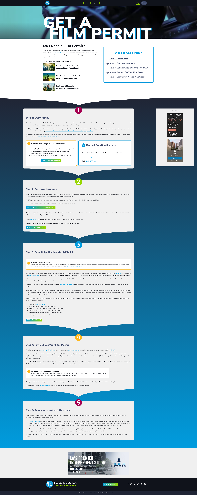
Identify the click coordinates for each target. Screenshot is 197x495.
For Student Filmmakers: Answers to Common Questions (68, 87)
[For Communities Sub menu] (84, 3)
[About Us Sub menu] (60, 3)
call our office (34, 219)
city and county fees (74, 350)
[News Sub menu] (91, 3)
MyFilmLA (95, 3)
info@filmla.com (93, 157)
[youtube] (141, 484)
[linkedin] (135, 484)
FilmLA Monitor (40, 315)
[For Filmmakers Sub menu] (71, 3)
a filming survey (40, 304)
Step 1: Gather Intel (119, 58)
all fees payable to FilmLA (48, 350)
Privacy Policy (82, 493)
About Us (55, 3)
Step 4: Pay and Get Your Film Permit (127, 72)
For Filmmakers (66, 3)
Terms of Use (89, 493)
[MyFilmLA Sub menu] (100, 3)
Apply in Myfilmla (34, 320)
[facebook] (128, 484)
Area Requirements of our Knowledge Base (46, 137)
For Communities (78, 3)
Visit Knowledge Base (35, 227)
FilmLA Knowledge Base (74, 267)
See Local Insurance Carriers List (40, 208)
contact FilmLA (56, 53)
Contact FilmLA (110, 485)
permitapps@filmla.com (66, 285)
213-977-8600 (92, 161)
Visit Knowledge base (51, 160)
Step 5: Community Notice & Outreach (127, 76)
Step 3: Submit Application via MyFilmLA (129, 67)
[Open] (138, 3)
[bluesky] (145, 484)
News (87, 3)
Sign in (144, 3)
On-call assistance (45, 385)
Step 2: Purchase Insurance (122, 63)
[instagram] (131, 484)
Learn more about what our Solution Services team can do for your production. (69, 131)
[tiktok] (138, 484)
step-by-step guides (34, 275)
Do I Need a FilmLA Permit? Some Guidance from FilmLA (67, 67)
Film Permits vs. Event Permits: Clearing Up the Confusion (68, 77)
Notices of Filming (34, 421)
